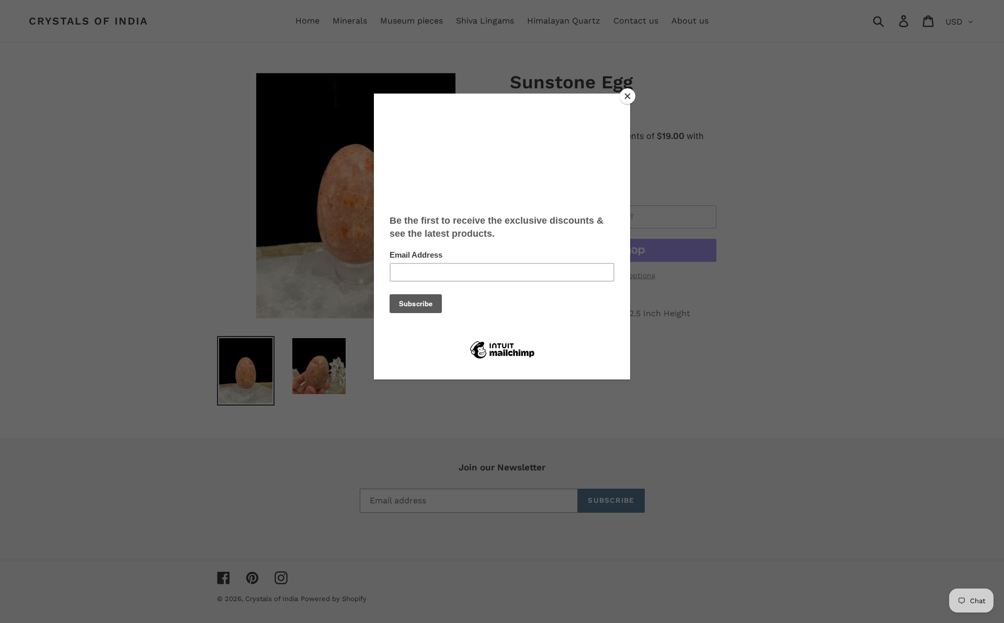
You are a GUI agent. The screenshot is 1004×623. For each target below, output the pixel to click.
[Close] (627, 96)
